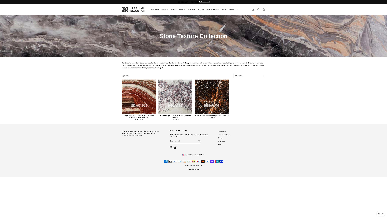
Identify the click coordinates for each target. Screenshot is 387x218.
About (224, 9)
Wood (173, 9)
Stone (164, 9)
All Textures (154, 9)
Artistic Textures (213, 9)
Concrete (191, 9)
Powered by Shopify (193, 169)
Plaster (201, 9)
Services (220, 138)
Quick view (139, 111)
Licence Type (222, 131)
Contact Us (233, 9)
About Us (221, 144)
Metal (181, 9)
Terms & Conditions (224, 135)
